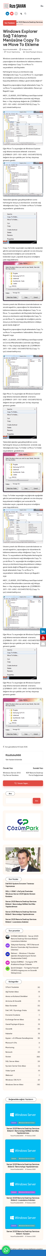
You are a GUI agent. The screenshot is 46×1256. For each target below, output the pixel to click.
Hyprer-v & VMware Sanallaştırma (19, 1038)
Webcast (9, 1075)
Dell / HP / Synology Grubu (16, 1010)
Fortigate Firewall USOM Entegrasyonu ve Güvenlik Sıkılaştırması (24, 970)
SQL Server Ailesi (12, 1061)
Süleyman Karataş (18, 944)
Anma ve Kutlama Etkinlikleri (17, 996)
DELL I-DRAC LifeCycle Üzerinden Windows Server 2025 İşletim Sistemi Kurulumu (20, 893)
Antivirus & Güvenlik (13, 1001)
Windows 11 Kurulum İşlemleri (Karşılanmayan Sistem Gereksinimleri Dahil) (23, 955)
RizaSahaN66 (13, 755)
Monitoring (10, 1047)
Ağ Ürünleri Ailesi (12, 992)
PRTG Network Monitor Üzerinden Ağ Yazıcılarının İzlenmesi (25, 947)
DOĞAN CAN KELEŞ (18, 936)
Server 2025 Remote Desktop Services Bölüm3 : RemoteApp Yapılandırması (21, 913)
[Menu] (42, 6)
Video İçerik (10, 1070)
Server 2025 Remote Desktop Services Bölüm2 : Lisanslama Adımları (21, 920)
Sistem (8, 1056)
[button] (14, 759)
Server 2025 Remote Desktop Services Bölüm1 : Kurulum (23, 1232)
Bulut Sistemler (11, 1006)
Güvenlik (9, 1029)
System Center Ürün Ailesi (16, 1066)
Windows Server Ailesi (14, 1084)
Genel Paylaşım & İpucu (34, 52)
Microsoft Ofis (11, 1043)
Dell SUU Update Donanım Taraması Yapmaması (20, 884)
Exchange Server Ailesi (15, 1019)
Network (9, 1052)
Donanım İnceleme (13, 1015)
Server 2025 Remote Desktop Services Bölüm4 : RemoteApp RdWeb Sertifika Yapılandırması (21, 904)
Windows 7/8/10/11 (13, 1080)
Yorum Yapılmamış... (14, 52)
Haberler (9, 1033)
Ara (10, 793)
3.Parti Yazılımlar (12, 987)
